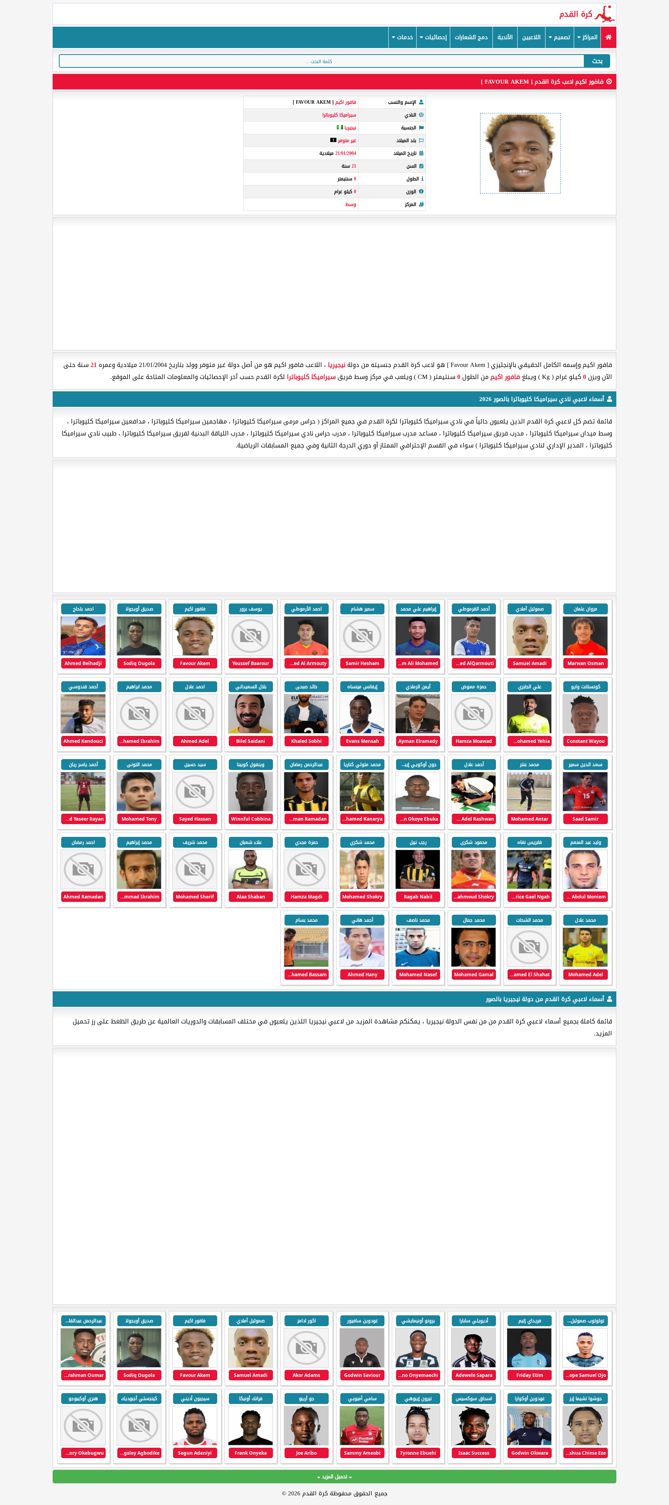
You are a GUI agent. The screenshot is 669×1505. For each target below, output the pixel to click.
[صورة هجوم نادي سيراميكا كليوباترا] (585, 654)
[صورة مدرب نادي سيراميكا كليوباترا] (417, 732)
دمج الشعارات (471, 37)
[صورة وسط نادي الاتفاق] (82, 1366)
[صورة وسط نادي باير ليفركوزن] (585, 1444)
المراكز (589, 37)
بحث (597, 61)
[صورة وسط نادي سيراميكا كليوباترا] (473, 654)
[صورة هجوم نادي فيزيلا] (529, 1366)
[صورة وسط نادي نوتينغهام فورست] (362, 1444)
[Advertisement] (334, 284)
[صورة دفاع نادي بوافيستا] (417, 1366)
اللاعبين (531, 37)
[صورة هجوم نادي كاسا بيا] (362, 1366)
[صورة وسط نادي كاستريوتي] (82, 1444)
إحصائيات (435, 37)
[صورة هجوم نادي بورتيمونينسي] (473, 1366)
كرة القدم (575, 14)
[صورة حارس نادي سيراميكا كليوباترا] (529, 732)
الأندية (505, 37)
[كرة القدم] (608, 37)
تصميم (561, 37)
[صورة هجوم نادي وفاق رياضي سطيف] (529, 1444)
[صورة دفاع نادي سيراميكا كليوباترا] (306, 732)
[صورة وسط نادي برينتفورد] (250, 1444)
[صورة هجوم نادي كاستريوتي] (139, 1444)
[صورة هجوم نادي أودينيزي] (473, 1444)
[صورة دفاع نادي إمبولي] (417, 1444)
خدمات (404, 37)
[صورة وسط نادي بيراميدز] (585, 1366)
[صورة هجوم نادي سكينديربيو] (194, 1444)
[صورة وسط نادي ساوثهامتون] (306, 1444)
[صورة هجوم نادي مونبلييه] (306, 1366)
